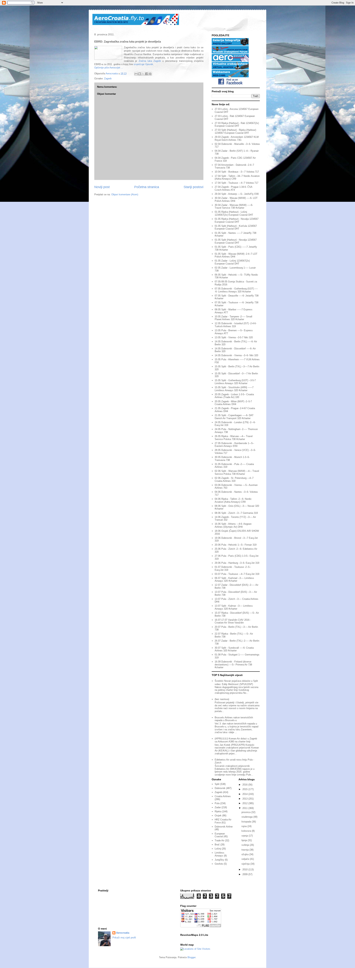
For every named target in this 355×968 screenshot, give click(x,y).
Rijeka (218, 811)
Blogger (191, 957)
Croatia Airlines (223, 796)
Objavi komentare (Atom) (124, 194)
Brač (217, 844)
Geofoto (219, 863)
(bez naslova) (222, 699)
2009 (245, 874)
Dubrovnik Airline (224, 826)
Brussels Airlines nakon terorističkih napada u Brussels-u (234, 719)
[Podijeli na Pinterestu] (150, 74)
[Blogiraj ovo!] (139, 74)
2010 (245, 869)
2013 (245, 798)
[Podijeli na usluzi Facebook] (146, 74)
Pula (217, 803)
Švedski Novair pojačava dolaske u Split (236, 680)
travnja (245, 849)
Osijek (218, 815)
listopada (246, 821)
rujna (244, 826)
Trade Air (219, 840)
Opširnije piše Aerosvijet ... (108, 67)
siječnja (245, 863)
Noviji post (102, 187)
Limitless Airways (219, 854)
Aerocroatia (122, 932)
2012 (245, 803)
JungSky (219, 859)
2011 (245, 808)
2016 (245, 784)
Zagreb (107, 78)
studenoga (247, 816)
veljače (245, 859)
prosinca (246, 812)
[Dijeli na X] (143, 74)
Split (217, 784)
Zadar (218, 807)
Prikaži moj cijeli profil (124, 937)
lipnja (244, 840)
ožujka (245, 854)
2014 (245, 794)
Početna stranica (146, 187)
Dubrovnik (220, 788)
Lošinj (218, 848)
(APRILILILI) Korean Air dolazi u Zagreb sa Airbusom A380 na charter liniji (236, 740)
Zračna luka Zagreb (150, 61)
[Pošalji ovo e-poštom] (136, 74)
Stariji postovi (193, 187)
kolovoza (246, 830)
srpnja (245, 835)
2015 (245, 789)
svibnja (245, 845)
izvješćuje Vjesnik (143, 64)
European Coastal (220, 835)
